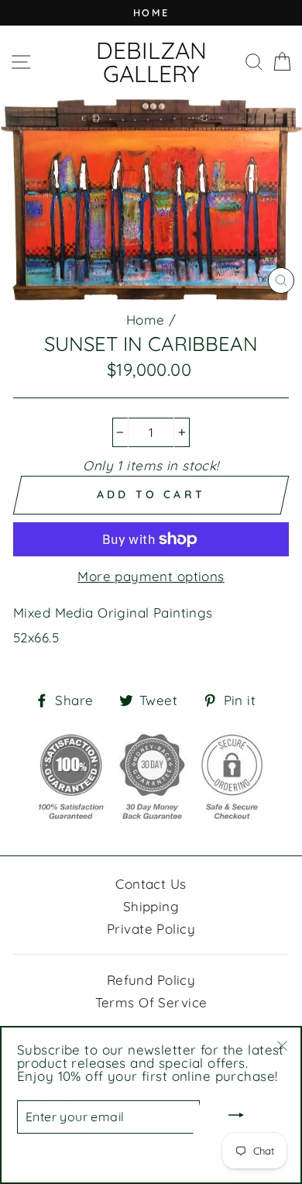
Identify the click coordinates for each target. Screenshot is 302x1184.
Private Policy (151, 929)
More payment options (151, 576)
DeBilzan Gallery (151, 62)
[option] (151, 13)
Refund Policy (151, 980)
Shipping (151, 906)
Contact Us (150, 884)
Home (145, 319)
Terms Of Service (151, 1002)
